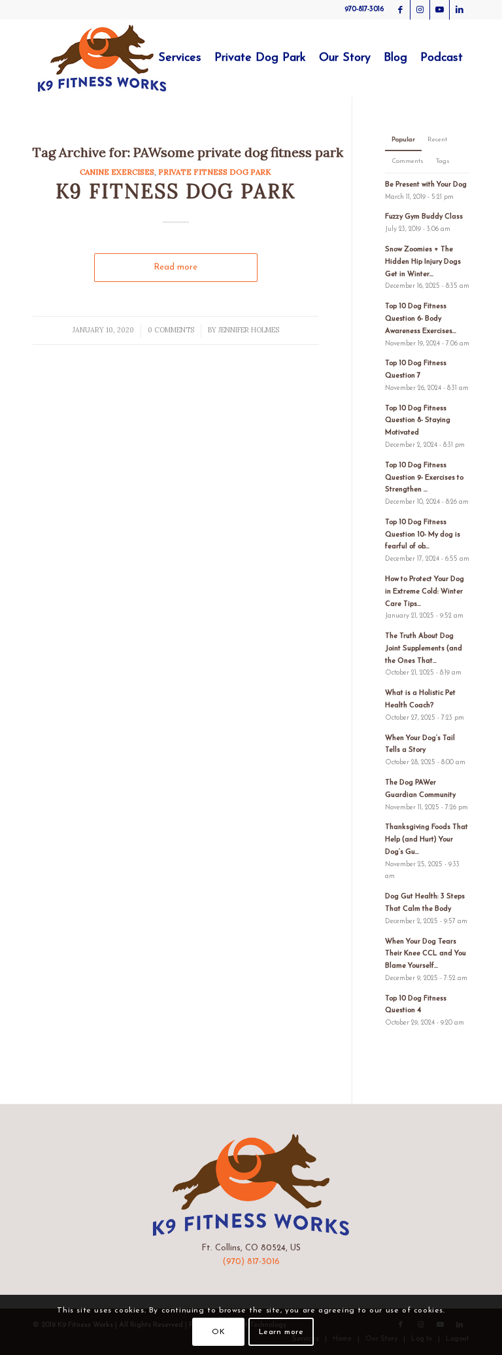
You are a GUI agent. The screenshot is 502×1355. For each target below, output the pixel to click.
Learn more (281, 1332)
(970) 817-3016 (251, 1262)
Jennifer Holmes (248, 329)
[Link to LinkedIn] (459, 10)
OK (218, 1332)
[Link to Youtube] (439, 10)
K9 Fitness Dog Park (175, 191)
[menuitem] (180, 58)
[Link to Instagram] (419, 10)
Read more (175, 267)
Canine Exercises (117, 172)
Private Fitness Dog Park (214, 172)
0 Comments (171, 329)
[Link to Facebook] (400, 10)
